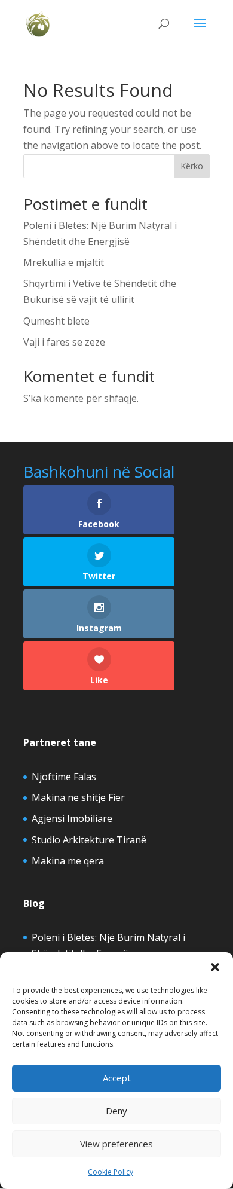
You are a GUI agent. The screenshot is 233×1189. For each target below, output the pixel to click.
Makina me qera (68, 860)
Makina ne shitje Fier (78, 797)
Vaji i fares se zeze (64, 342)
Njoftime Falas (64, 776)
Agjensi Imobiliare (72, 818)
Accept (117, 1078)
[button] (215, 967)
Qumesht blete (56, 321)
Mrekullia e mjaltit (63, 262)
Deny (116, 1111)
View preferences (116, 1144)
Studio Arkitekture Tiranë (89, 839)
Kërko (191, 166)
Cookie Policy (110, 1172)
